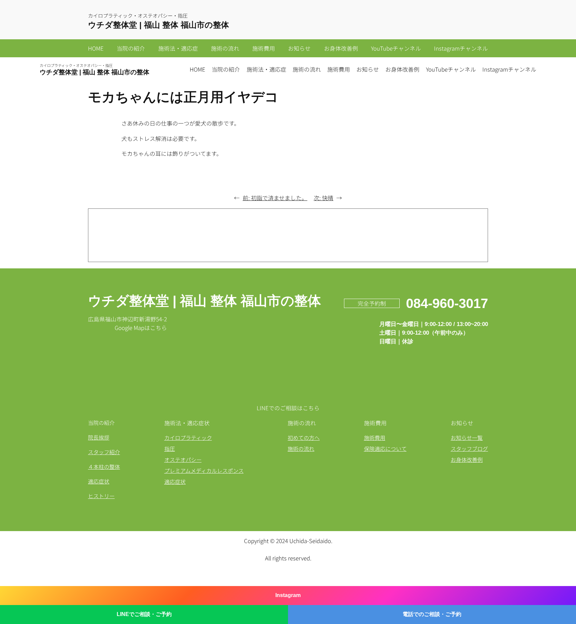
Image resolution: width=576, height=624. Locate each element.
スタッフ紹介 (104, 452)
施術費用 (374, 438)
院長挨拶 (98, 437)
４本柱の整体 (104, 466)
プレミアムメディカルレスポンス (204, 470)
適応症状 (98, 481)
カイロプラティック (188, 438)
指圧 (169, 449)
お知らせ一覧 (467, 438)
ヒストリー (101, 496)
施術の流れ (301, 449)
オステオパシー (183, 460)
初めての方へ (304, 438)
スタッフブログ (469, 449)
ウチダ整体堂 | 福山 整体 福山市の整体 (158, 24)
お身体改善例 (467, 460)
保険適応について (385, 449)
